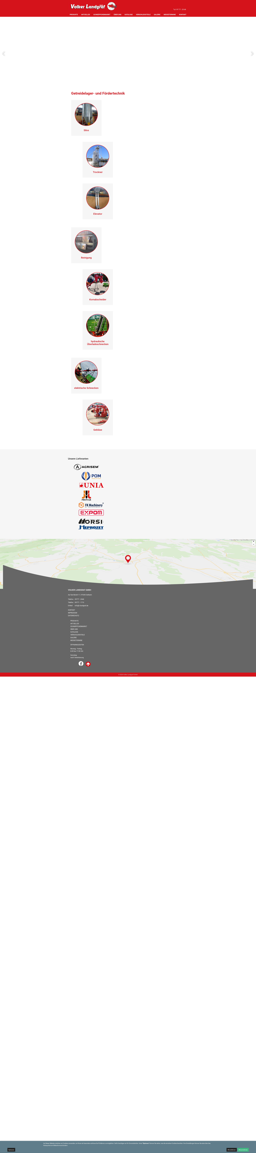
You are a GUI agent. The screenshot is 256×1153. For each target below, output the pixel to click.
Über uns (74, 629)
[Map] (128, 564)
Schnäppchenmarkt (78, 626)
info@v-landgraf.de (81, 606)
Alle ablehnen (232, 1150)
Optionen (11, 1150)
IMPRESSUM (72, 613)
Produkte (74, 621)
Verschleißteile (77, 635)
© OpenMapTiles (234, 540)
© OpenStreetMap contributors (247, 540)
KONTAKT (71, 610)
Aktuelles (74, 623)
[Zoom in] (253, 541)
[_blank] (81, 663)
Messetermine (76, 640)
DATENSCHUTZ (73, 615)
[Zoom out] (253, 544)
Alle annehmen (243, 1150)
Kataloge (74, 632)
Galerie (73, 637)
